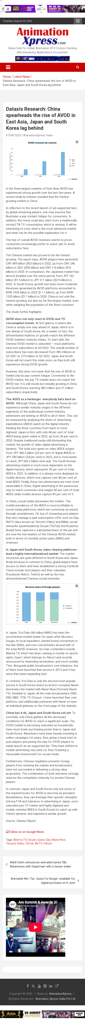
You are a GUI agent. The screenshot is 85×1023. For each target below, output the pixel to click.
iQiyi (48, 839)
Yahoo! (47, 843)
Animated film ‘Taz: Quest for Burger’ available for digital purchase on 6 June (43, 881)
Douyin (32, 839)
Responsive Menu (78, 21)
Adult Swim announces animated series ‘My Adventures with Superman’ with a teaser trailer (40, 864)
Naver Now (58, 839)
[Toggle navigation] (8, 67)
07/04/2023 (13, 135)
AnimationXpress (60, 993)
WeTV (38, 843)
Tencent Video (15, 843)
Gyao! (41, 839)
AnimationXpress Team (38, 135)
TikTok (29, 843)
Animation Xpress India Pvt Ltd (55, 999)
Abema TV (20, 839)
